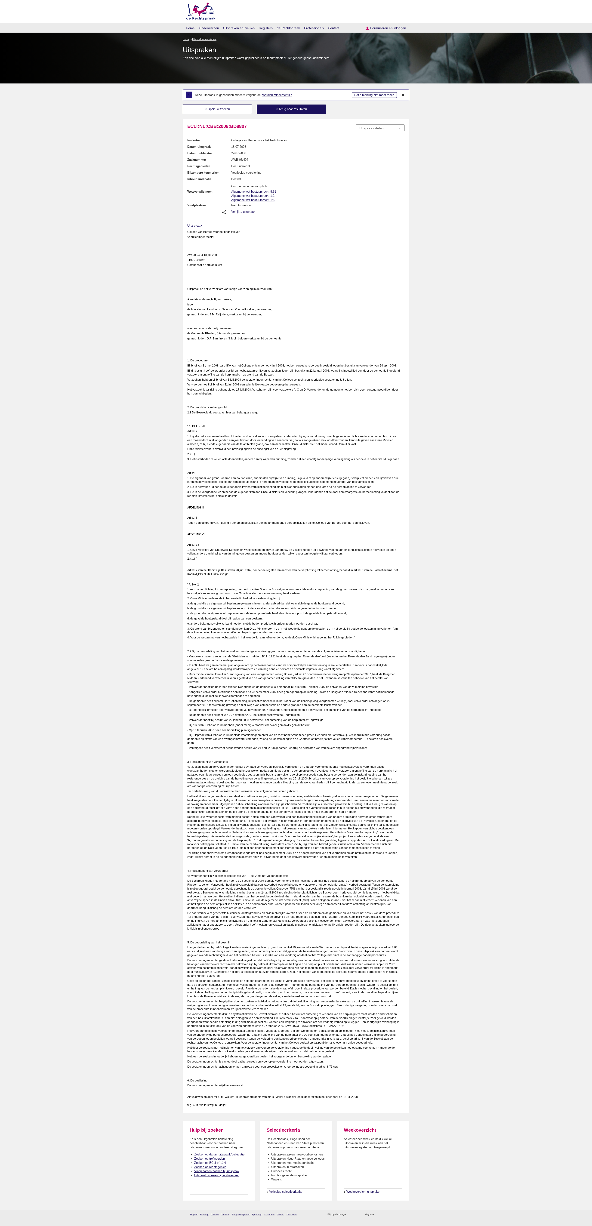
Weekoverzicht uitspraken (363, 1191)
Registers (266, 28)
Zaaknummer (196, 159)
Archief (280, 1214)
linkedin (396, 1214)
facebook (384, 1214)
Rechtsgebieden (198, 166)
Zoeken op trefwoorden (209, 1158)
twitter (378, 1214)
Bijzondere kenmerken (203, 172)
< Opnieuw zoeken (217, 109)
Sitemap (204, 1214)
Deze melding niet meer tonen (374, 95)
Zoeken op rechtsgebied (210, 1167)
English (193, 1214)
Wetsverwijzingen (200, 191)
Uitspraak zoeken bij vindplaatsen (216, 1175)
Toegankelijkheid (241, 1214)
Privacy (215, 1214)
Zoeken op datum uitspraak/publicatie (219, 1154)
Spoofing (257, 1214)
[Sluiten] (403, 95)
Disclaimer (292, 1214)
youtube (402, 1214)
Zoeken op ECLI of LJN (210, 1162)
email (356, 1214)
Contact (333, 28)
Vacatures (269, 1214)
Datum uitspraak (199, 146)
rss (350, 1214)
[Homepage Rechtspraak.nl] (199, 10)
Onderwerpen (209, 28)
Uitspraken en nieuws (239, 28)
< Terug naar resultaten (291, 109)
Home (190, 28)
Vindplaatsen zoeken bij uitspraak (216, 1171)
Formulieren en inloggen (388, 28)
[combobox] (380, 128)
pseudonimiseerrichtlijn (277, 95)
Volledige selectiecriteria (285, 1191)
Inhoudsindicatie (199, 179)
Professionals (314, 28)
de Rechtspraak (288, 28)
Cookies (225, 1214)
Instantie (193, 140)
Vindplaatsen (196, 205)
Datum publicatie (199, 153)
